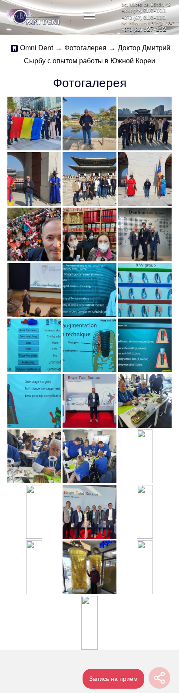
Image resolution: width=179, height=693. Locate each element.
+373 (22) (144, 10)
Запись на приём (113, 678)
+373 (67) (144, 17)
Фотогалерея (85, 48)
